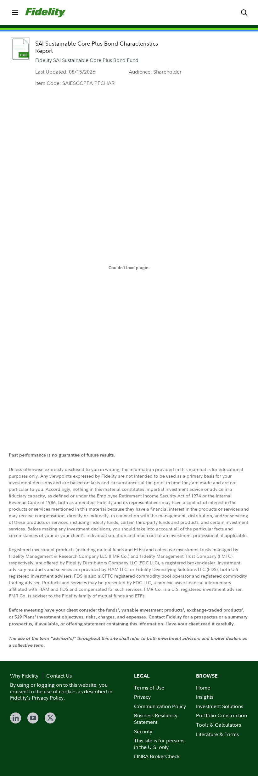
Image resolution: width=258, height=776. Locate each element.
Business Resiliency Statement (155, 718)
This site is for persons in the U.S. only (159, 744)
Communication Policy (160, 706)
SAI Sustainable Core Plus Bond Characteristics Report (96, 47)
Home (203, 687)
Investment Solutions (219, 706)
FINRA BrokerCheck (157, 756)
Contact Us (59, 675)
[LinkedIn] (15, 717)
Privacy (142, 696)
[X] (50, 717)
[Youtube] (32, 717)
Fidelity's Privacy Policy (37, 697)
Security (143, 731)
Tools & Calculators (218, 724)
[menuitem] (15, 12)
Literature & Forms (217, 734)
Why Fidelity (24, 675)
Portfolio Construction (221, 715)
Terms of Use (149, 687)
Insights (204, 696)
